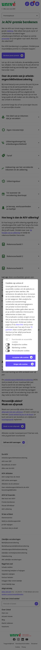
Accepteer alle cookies (20, 357)
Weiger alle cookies (21, 364)
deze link (19, 324)
